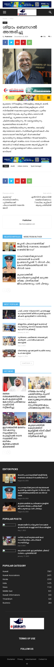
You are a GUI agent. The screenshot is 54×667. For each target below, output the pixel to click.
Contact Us (43, 659)
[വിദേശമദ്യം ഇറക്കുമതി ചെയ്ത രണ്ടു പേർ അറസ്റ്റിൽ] (9, 353)
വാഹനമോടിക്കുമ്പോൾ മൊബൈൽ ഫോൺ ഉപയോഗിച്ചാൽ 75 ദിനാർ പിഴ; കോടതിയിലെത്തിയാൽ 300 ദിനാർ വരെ (33, 262)
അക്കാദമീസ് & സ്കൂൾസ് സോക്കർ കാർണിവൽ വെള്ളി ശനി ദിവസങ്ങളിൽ (34, 526)
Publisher (8, 36)
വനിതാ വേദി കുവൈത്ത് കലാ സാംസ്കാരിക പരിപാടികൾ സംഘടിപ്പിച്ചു (31, 540)
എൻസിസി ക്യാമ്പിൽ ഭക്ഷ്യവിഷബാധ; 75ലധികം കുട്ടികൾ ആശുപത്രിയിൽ (41, 201)
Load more (26, 363)
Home (5, 18)
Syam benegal (36, 166)
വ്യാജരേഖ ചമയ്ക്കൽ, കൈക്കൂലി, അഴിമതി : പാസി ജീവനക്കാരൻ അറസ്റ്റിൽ (33, 340)
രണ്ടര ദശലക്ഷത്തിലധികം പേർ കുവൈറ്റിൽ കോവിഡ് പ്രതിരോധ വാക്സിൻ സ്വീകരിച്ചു (14, 400)
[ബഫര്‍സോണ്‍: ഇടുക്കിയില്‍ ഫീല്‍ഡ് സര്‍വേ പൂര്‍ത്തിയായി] (9, 554)
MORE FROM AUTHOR (33, 237)
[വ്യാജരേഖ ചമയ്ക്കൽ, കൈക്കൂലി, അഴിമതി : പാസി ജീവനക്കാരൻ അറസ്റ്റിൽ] (9, 340)
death (13, 166)
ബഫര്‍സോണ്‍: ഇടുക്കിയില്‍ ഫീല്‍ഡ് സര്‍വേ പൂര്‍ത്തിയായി (33, 552)
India (11, 18)
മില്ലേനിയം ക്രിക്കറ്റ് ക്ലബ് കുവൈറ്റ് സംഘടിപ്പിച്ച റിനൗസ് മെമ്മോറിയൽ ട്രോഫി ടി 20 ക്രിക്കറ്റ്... (33, 327)
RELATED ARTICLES (12, 237)
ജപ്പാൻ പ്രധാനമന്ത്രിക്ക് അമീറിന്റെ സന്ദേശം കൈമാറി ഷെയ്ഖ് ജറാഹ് (33, 246)
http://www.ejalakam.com (27, 224)
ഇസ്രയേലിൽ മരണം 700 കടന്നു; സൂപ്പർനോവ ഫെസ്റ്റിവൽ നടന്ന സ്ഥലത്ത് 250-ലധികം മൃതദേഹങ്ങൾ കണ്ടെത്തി (14, 437)
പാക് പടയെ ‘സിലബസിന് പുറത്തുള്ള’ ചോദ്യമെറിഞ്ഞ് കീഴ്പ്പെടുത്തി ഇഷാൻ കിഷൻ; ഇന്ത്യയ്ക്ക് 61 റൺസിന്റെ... (34, 314)
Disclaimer (11, 659)
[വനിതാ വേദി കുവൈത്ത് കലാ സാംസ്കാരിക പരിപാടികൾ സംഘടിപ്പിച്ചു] (9, 540)
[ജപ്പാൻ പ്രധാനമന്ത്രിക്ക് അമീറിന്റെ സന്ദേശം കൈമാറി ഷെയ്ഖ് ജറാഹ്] (9, 246)
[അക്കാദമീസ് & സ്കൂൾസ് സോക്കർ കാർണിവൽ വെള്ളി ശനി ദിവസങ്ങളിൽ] (9, 528)
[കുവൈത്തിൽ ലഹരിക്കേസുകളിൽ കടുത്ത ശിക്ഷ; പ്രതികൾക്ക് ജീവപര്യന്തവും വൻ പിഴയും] (9, 277)
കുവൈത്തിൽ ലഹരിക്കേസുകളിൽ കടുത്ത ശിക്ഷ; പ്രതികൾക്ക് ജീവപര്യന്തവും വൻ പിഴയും (33, 506)
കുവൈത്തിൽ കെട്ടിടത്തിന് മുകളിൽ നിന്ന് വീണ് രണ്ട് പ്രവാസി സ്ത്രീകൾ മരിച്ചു (39, 431)
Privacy (20, 659)
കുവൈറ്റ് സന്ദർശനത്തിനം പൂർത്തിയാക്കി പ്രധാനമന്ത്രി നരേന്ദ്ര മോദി (13, 202)
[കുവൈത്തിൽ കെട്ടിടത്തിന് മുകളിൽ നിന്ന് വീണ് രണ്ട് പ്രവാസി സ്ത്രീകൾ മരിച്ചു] (40, 417)
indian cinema (23, 166)
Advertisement (30, 659)
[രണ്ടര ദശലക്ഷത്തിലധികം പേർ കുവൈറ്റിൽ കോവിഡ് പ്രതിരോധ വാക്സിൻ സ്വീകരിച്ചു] (14, 384)
